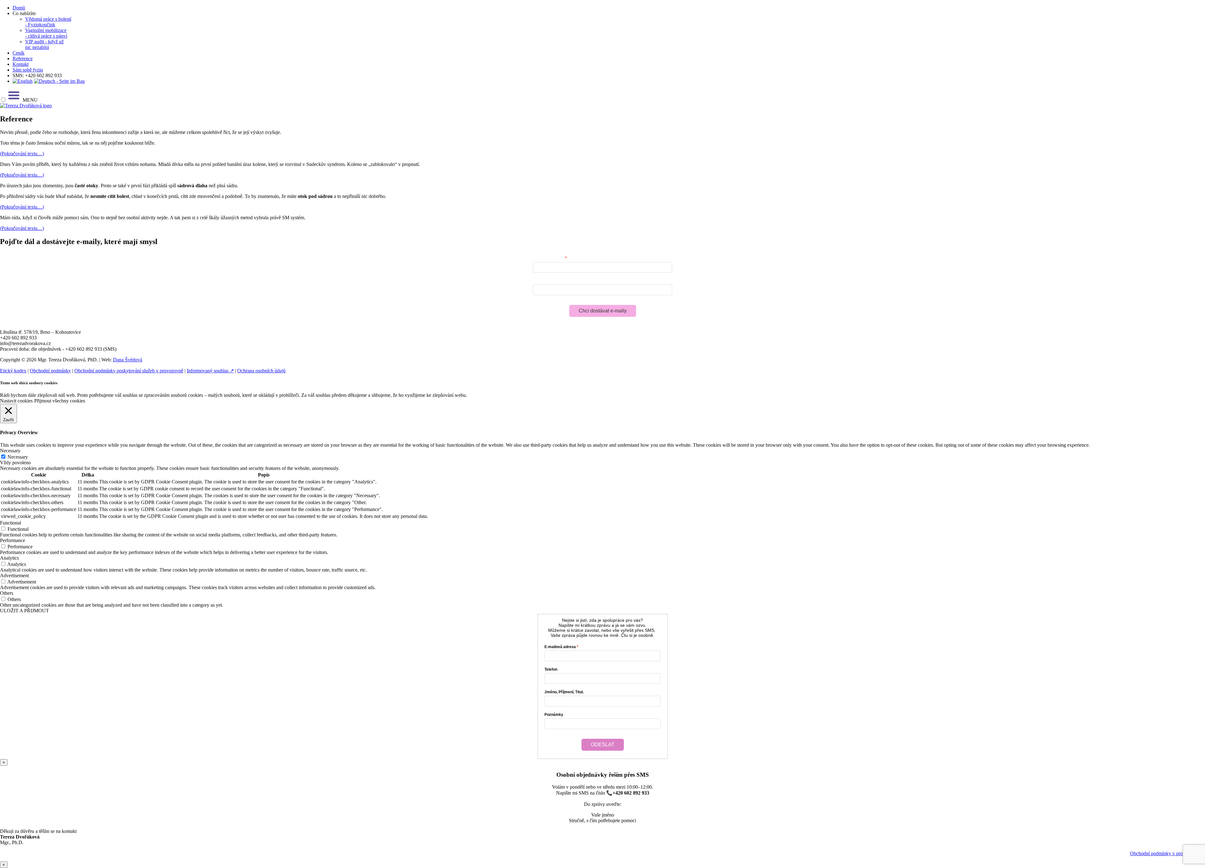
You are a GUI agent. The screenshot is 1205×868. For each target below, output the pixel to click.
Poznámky (553, 714)
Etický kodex (13, 370)
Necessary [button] (10, 450)
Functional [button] (10, 522)
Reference (23, 58)
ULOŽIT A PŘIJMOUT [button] (24, 610)
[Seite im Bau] (59, 81)
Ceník (18, 53)
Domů (19, 7)
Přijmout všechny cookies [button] (59, 400)
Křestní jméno (545, 281)
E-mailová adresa (548, 258)
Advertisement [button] (14, 575)
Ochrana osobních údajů (261, 370)
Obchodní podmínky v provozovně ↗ (1167, 853)
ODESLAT (602, 744)
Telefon (550, 669)
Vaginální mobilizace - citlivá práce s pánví (46, 33)
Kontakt (21, 64)
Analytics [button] (9, 558)
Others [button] (6, 593)
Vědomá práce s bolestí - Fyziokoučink (48, 21)
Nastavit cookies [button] (16, 400)
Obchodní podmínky (50, 370)
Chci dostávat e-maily (603, 310)
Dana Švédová (127, 359)
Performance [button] (12, 540)
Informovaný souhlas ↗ (210, 370)
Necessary (18, 457)
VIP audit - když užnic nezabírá (44, 44)
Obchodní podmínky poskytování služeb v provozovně (128, 370)
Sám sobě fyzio (28, 69)
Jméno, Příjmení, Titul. (564, 692)
